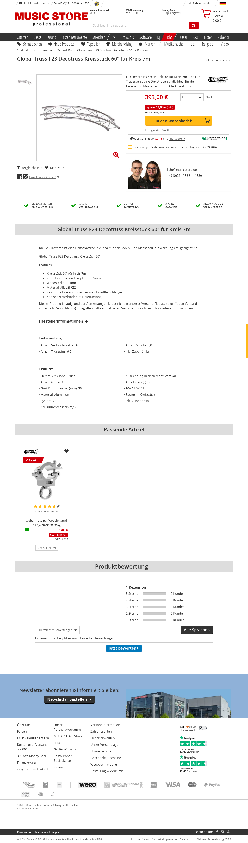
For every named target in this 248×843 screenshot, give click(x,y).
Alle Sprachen (197, 629)
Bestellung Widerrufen (106, 771)
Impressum (170, 839)
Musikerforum (140, 839)
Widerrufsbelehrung (210, 839)
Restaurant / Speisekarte (63, 758)
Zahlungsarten (101, 731)
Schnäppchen (32, 44)
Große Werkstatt (66, 749)
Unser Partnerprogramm (67, 727)
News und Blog (46, 832)
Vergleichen (47, 548)
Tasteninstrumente (74, 37)
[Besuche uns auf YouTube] (229, 832)
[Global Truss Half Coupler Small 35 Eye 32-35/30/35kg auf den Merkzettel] (66, 451)
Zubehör (223, 37)
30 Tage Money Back (31, 756)
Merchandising (122, 44)
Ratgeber (208, 44)
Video (225, 44)
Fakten (22, 731)
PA (113, 37)
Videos (59, 767)
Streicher (98, 37)
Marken (150, 44)
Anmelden (205, 3)
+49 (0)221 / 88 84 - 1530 (184, 175)
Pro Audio (127, 37)
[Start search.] (194, 25)
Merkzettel (57, 168)
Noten (208, 37)
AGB (228, 839)
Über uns (24, 725)
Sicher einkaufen (102, 738)
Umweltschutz (100, 751)
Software (146, 37)
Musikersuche (174, 44)
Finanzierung (26, 762)
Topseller (93, 44)
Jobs (193, 44)
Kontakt (22, 832)
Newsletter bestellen (67, 699)
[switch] (203, 728)
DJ (158, 37)
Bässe (37, 37)
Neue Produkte (64, 44)
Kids (196, 37)
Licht (168, 37)
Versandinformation (105, 725)
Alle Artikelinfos (180, 86)
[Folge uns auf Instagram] (222, 832)
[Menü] (206, 725)
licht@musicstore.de (36, 3)
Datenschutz (187, 839)
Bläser (183, 37)
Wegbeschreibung (103, 764)
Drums (51, 37)
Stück (209, 97)
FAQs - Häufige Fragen (33, 738)
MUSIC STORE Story (68, 736)
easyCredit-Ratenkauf (32, 769)
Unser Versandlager (105, 745)
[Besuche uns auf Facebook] (216, 832)
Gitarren (22, 37)
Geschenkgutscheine (105, 758)
